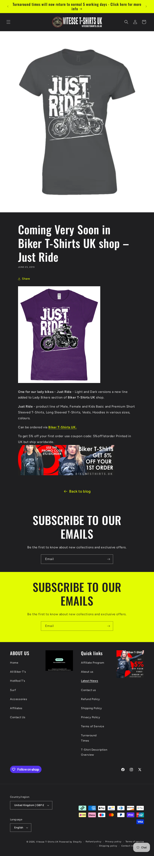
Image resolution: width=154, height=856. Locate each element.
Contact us (88, 690)
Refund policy (93, 841)
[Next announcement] (146, 6)
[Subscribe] (108, 559)
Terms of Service (92, 726)
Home (14, 662)
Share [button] (26, 278)
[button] (8, 22)
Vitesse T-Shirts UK (47, 841)
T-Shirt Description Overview (94, 752)
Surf (13, 690)
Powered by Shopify (70, 841)
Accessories (18, 699)
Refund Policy (90, 699)
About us (87, 671)
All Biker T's (18, 671)
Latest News (89, 681)
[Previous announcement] (7, 6)
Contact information (132, 846)
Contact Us (17, 717)
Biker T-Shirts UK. (62, 427)
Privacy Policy (90, 717)
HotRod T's (17, 681)
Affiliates (16, 708)
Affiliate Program (92, 662)
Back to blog (80, 491)
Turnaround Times (89, 738)
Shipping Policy (91, 708)
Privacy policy (113, 841)
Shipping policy (108, 846)
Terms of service (135, 841)
